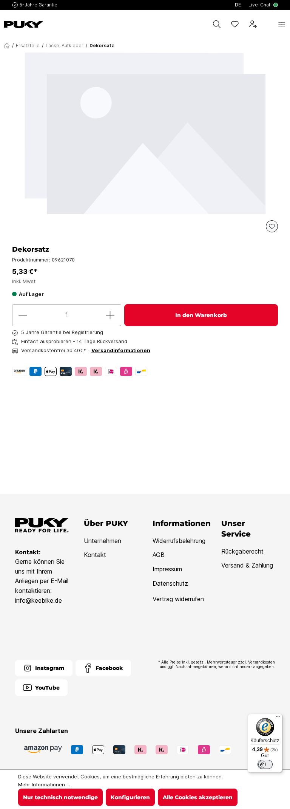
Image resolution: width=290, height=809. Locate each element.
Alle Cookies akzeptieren (198, 797)
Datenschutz (170, 583)
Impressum (167, 569)
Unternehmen (102, 540)
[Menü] (281, 24)
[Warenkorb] (267, 24)
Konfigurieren (130, 797)
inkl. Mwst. (24, 281)
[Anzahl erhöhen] (110, 315)
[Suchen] (216, 24)
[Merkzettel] (235, 24)
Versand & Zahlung (247, 565)
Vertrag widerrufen (178, 599)
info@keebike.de (38, 600)
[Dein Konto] (253, 24)
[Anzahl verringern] (23, 315)
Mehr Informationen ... (44, 784)
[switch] (265, 764)
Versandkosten (261, 662)
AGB (159, 554)
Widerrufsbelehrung (179, 540)
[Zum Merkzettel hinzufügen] (272, 226)
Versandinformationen (120, 350)
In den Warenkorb (201, 315)
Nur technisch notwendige (60, 797)
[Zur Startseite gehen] (23, 24)
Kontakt (95, 554)
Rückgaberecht (242, 551)
